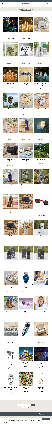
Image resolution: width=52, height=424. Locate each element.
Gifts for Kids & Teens (23, 10)
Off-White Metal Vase (26, 235)
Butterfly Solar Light (26, 387)
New (16, 5)
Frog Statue (41, 184)
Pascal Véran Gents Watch (26, 286)
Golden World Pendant (41, 387)
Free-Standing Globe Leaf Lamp (26, 184)
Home (18, 5)
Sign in (3, 3)
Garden (32, 5)
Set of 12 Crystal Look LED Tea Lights (26, 32)
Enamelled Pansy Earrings (26, 311)
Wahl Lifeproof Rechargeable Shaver (26, 362)
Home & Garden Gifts (28, 10)
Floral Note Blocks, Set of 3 (26, 159)
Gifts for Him (31, 9)
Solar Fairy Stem (10, 32)
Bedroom (28, 5)
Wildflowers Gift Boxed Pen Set (41, 108)
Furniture (24, 5)
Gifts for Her (27, 9)
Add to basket (10, 62)
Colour (28, 12)
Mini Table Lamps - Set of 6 (10, 83)
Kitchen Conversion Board (26, 108)
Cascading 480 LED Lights (41, 362)
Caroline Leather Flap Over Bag (10, 159)
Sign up (32, 404)
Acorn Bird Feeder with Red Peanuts (10, 108)
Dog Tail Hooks (26, 83)
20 (41, 288)
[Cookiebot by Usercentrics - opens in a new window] (5, 422)
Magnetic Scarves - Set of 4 (41, 311)
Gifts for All (24, 9)
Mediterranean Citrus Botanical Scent (41, 235)
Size (15, 12)
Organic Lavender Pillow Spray (10, 184)
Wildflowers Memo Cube (41, 32)
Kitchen (21, 5)
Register (6, 3)
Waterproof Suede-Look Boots (10, 311)
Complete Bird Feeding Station (41, 159)
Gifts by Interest (21, 9)
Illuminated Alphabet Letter (41, 286)
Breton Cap (11, 235)
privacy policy (34, 409)
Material (40, 12)
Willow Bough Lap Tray (11, 286)
